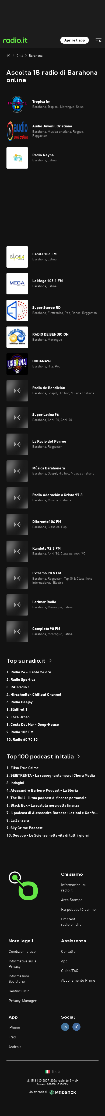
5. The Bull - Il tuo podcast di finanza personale (46, 798)
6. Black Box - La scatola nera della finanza (42, 805)
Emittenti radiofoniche (71, 922)
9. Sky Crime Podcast (24, 828)
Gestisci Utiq (19, 991)
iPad (12, 1037)
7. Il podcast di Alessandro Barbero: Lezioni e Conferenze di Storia (52, 813)
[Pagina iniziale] (8, 55)
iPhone (14, 1028)
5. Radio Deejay (19, 702)
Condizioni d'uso (22, 952)
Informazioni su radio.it (73, 887)
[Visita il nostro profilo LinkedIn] (65, 1027)
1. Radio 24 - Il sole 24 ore (28, 672)
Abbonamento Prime (78, 980)
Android (15, 1047)
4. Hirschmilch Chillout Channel (33, 695)
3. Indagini (15, 783)
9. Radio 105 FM (19, 732)
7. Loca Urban (18, 717)
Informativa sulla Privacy (22, 964)
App (64, 961)
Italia (55, 1072)
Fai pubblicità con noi (78, 910)
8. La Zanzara (17, 820)
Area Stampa (71, 900)
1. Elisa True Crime (22, 768)
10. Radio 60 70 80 (22, 740)
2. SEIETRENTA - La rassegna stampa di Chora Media (50, 775)
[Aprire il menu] (98, 40)
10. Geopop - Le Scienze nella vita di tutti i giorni (47, 835)
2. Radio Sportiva (20, 680)
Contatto (68, 952)
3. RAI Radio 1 (18, 687)
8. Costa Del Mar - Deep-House (32, 725)
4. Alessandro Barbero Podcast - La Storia (42, 790)
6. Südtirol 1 (16, 710)
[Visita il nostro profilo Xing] (76, 1027)
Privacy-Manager (23, 1001)
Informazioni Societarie (19, 979)
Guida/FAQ (69, 971)
